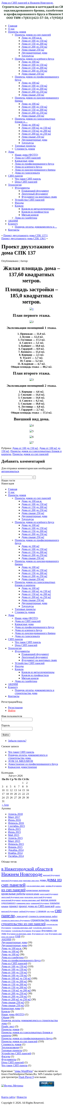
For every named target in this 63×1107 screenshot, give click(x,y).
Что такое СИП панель (28, 178)
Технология (15, 184)
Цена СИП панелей (26, 181)
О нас (11, 28)
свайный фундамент (27, 911)
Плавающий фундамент (35, 190)
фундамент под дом (40, 934)
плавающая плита (23, 903)
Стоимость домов (25, 148)
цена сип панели (7, 937)
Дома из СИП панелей (28, 157)
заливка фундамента (54, 886)
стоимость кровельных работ (42, 916)
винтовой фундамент (51, 875)
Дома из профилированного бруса (34, 163)
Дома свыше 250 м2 (33, 49)
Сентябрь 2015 (16, 826)
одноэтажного (8, 903)
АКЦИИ (13, 220)
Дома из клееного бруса (28, 166)
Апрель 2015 (15, 838)
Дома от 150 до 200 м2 (34, 43)
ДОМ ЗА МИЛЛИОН (20, 761)
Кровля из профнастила (35, 211)
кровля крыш (32, 893)
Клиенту (13, 223)
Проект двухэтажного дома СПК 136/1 (23, 238)
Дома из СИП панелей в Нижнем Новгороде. (27, 2)
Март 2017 (14, 817)
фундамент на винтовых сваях (19, 934)
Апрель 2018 (15, 814)
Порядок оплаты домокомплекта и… (36, 226)
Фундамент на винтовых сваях (39, 196)
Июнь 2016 (14, 820)
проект (13, 906)
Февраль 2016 (16, 823)
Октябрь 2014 (16, 856)
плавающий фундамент (40, 903)
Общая (5, 1017)
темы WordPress (24, 1071)
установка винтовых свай (22, 928)
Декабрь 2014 (16, 850)
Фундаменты (22, 187)
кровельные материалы (37, 890)
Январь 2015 (15, 847)
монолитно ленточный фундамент (38, 897)
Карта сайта (8, 1097)
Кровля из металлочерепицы (38, 208)
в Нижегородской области (25, 868)
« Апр (5, 804)
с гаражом (41, 911)
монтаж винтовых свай (31, 900)
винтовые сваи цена (31, 880)
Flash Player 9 (26, 1077)
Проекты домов (17, 31)
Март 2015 (14, 841)
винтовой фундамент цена (12, 880)
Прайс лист (7, 1026)
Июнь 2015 (14, 832)
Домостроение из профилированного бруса (33, 764)
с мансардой (21, 916)
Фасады (19, 202)
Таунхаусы (28, 55)
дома (43, 880)
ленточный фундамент (49, 894)
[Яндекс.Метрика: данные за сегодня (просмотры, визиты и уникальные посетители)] (12, 1085)
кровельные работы (13, 893)
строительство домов (44, 920)
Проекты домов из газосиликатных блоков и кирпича (35, 584)
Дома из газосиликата (27, 172)
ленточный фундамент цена (12, 897)
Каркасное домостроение (22, 767)
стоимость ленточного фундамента (15, 920)
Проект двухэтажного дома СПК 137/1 (25, 235)
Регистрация (15, 707)
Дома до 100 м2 (30, 61)
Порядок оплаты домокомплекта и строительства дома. (28, 756)
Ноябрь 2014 (15, 853)
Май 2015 (13, 835)
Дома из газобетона (26, 217)
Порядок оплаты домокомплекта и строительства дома (34, 692)
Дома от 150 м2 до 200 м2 (36, 130)
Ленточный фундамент (35, 193)
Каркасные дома (24, 160)
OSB (17, 936)
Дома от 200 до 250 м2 (34, 46)
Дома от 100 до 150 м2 (34, 40)
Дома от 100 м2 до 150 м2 (36, 127)
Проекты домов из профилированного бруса (27, 1038)
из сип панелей (13, 890)
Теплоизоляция (10, 1047)
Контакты (13, 229)
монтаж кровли (48, 900)
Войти (11, 710)
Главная (12, 25)
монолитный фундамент (11, 900)
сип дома (50, 911)
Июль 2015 (14, 829)
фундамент (36, 931)
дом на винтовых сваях (35, 886)
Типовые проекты (25, 145)
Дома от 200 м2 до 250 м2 (36, 133)
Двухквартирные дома (34, 52)
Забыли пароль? (17, 740)
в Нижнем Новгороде (27, 871)
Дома (11, 151)
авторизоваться (10, 471)
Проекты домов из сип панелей (33, 34)
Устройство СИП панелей (30, 199)
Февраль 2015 (16, 844)
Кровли (19, 205)
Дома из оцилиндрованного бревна (35, 169)
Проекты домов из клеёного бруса (34, 58)
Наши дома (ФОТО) (26, 154)
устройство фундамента (21, 931)
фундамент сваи (55, 934)
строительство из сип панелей (23, 924)
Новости (22, 1097)
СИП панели (15, 175)
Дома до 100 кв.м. (32, 37)
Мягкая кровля (30, 214)
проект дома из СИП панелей (36, 906)
